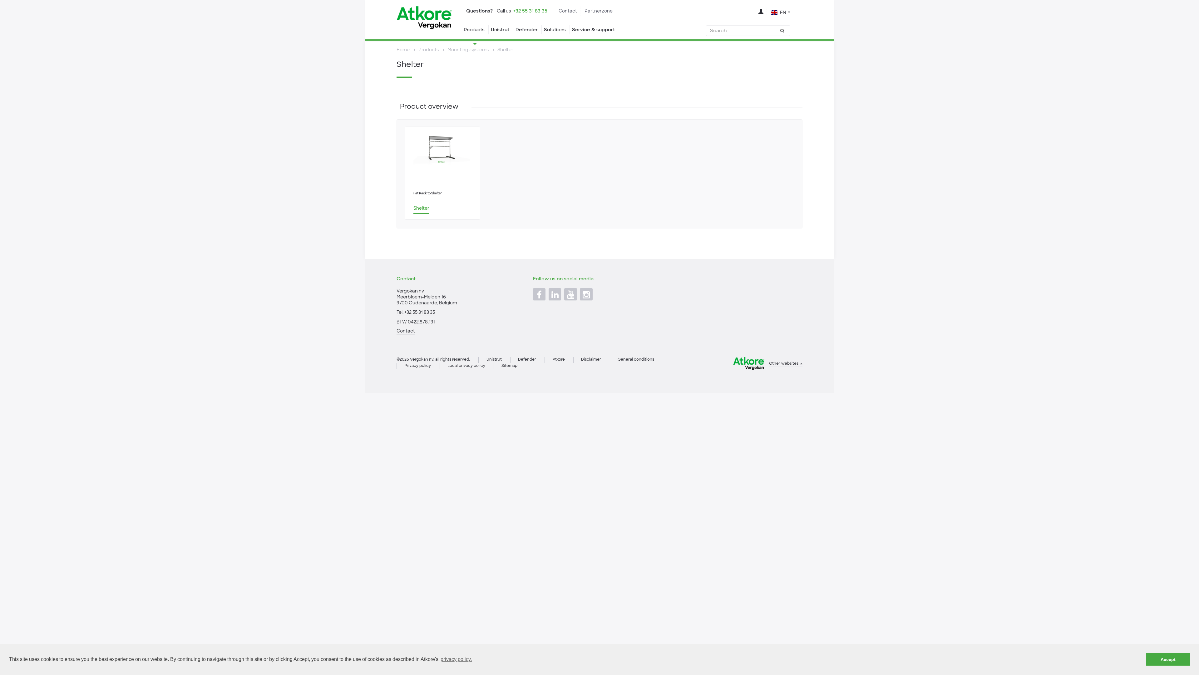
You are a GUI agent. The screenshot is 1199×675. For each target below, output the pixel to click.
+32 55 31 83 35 (530, 11)
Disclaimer (591, 359)
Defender (527, 30)
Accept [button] (1168, 659)
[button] (780, 12)
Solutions (555, 30)
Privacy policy (417, 365)
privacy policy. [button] (456, 659)
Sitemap (509, 365)
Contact (568, 11)
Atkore (559, 359)
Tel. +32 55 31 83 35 (416, 312)
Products (474, 30)
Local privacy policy (466, 365)
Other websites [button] (784, 363)
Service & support (593, 30)
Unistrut (500, 30)
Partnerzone (599, 11)
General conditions (636, 359)
